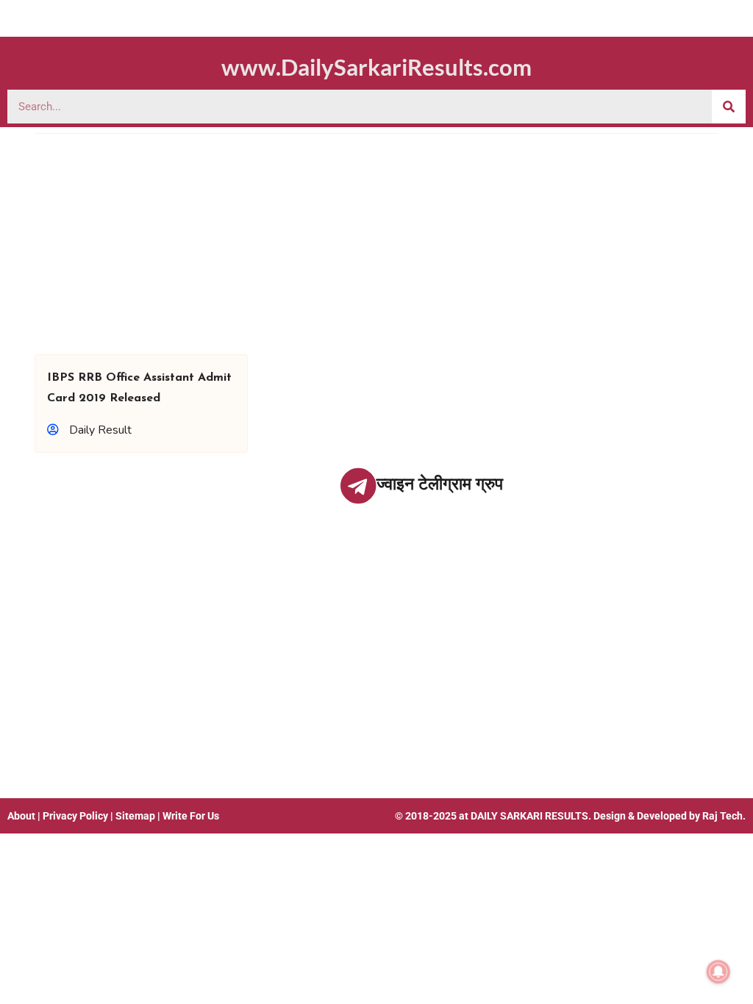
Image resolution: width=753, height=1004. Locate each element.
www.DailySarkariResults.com (376, 67)
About (21, 816)
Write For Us (191, 816)
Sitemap (135, 816)
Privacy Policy (75, 816)
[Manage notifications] (718, 971)
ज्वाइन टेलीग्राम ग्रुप (439, 484)
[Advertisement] (376, 244)
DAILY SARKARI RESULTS (529, 816)
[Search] (729, 106)
